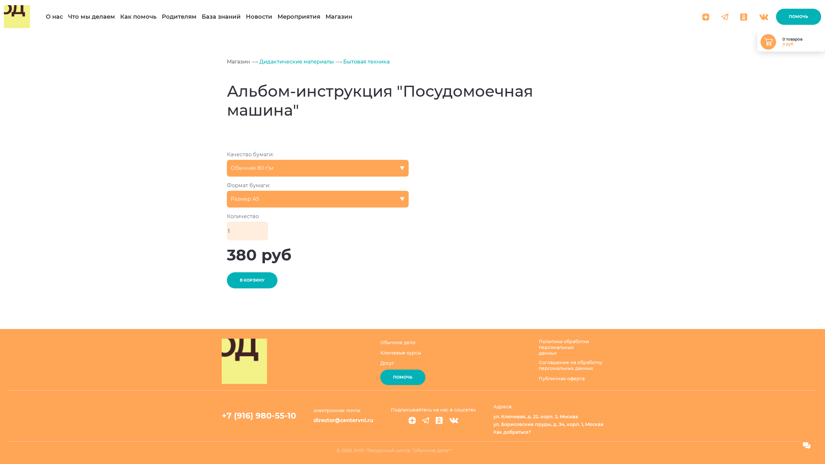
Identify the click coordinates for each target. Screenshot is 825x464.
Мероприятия (298, 16)
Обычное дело (397, 342)
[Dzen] (412, 420)
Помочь (798, 16)
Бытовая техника (366, 62)
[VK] (453, 420)
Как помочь (138, 16)
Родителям (179, 16)
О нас (54, 16)
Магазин (338, 16)
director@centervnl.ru (343, 420)
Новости (259, 16)
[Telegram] (425, 420)
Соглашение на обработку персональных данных (570, 365)
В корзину (252, 280)
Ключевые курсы (400, 353)
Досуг (387, 363)
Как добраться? (512, 432)
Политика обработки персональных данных (564, 347)
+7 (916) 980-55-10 (259, 415)
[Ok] (439, 420)
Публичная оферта (562, 379)
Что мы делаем (91, 16)
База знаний (221, 16)
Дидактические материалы (296, 62)
